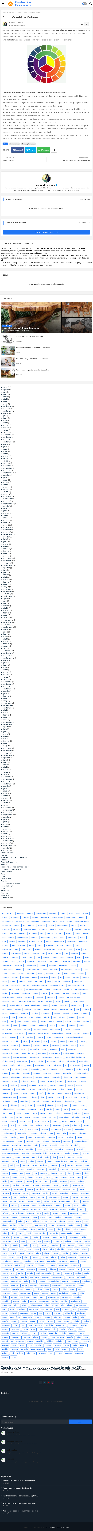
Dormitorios (35, 1069)
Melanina (75, 1197)
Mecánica (23, 1197)
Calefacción (15, 985)
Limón (87, 1173)
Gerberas (52, 1117)
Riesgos (55, 1289)
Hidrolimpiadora (8, 1133)
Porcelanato (6, 1261)
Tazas (59, 1321)
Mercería (13, 1201)
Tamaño (5, 1321)
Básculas (70, 957)
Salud (42, 1297)
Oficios (78, 1221)
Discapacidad (83, 1061)
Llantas (30, 1177)
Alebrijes (83, 925)
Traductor (72, 1333)
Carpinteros (51, 997)
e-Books (5, 1073)
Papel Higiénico (40, 1233)
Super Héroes (15, 1317)
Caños (19, 997)
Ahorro (69, 921)
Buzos (68, 977)
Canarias (44, 993)
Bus (61, 977)
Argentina (21, 941)
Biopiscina (52, 965)
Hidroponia (33, 1133)
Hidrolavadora (79, 1129)
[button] (84, 3)
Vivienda (20, 1353)
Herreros (67, 1129)
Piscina (69, 1249)
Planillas (30, 1253)
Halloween (76, 1125)
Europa (59, 1093)
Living (22, 1177)
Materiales (85, 1193)
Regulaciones (16, 1281)
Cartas (40, 1001)
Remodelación (53, 1281)
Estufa (41, 1093)
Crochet (53, 1041)
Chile (13, 1017)
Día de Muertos (22, 1061)
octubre (6, 409)
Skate (4, 1309)
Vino (80, 1349)
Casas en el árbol (16, 1005)
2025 (5, 404)
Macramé (29, 1181)
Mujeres (81, 1209)
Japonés (71, 1157)
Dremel (45, 1069)
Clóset (34, 1021)
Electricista (27, 1077)
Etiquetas (50, 1093)
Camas (47, 989)
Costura (5, 1041)
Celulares (27, 1009)
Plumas (54, 1257)
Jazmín (14, 1161)
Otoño (70, 1225)
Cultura (23, 1049)
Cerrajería (24, 1013)
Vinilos (73, 1349)
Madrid (54, 1181)
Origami (51, 1225)
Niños (50, 1217)
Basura (79, 957)
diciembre (7, 435)
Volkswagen (31, 1353)
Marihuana (5, 1193)
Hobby (22, 1137)
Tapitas (32, 1321)
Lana (62, 1165)
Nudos (20, 1221)
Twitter (32, 150)
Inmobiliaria (19, 1149)
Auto (29, 949)
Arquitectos (71, 941)
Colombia (42, 1025)
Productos (51, 1265)
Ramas (58, 1273)
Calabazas (66, 981)
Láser (87, 1165)
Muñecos (30, 1213)
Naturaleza (74, 1213)
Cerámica (85, 1009)
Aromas (48, 941)
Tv (12, 1341)
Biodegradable (31, 965)
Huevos (20, 1141)
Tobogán (5, 1333)
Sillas (47, 1305)
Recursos (45, 1277)
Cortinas (30, 1037)
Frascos (57, 1109)
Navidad (84, 1213)
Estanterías (42, 1089)
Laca (17, 1165)
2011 (5, 805)
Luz (11, 1181)
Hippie (4, 1137)
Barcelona (14, 957)
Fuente (34, 1113)
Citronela (72, 1017)
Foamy (66, 1105)
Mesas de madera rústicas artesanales (19, 1481)
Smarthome (21, 1309)
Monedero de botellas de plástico (14, 857)
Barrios (54, 957)
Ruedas (73, 1293)
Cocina (59, 1021)
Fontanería (5, 895)
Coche (51, 1021)
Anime (78, 933)
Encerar (15, 1081)
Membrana (85, 1197)
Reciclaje (14, 1277)
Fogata (82, 1105)
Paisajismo (23, 1229)
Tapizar (41, 1321)
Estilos (61, 1089)
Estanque (31, 1089)
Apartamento (45, 937)
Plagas (21, 1253)
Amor (42, 933)
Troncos (44, 1337)
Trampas (5, 1337)
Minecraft (85, 1201)
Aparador (34, 937)
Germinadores (64, 1117)
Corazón (77, 1033)
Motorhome (35, 1209)
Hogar (30, 1137)
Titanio (62, 1329)
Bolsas (4, 973)
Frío (3, 1113)
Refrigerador (81, 1277)
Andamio (59, 933)
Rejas (26, 1281)
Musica (46, 1213)
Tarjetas (50, 1321)
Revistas (39, 1289)
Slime (12, 1309)
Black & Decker (7, 969)
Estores (70, 1089)
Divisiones (58, 1065)
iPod (40, 1157)
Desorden (58, 1057)
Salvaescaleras (53, 1297)
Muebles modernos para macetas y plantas (33, 348)
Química (20, 1273)
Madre (46, 1181)
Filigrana (14, 1105)
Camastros (57, 989)
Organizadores (40, 1225)
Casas (4, 1005)
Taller (82, 1317)
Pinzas (45, 1249)
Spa (40, 1313)
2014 (5, 720)
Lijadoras (78, 1173)
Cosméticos (58, 1037)
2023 (5, 463)
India (36, 1145)
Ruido (82, 1293)
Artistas (31, 945)
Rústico (5, 1297)
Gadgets (67, 1113)
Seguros (16, 1301)
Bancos (50, 953)
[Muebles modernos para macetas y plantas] (8, 350)
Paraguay (26, 1237)
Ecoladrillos (16, 1073)
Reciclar (24, 1277)
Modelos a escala (45, 1205)
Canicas (66, 993)
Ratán (86, 1273)
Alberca (51, 925)
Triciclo (35, 1337)
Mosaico (5, 1209)
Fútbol (58, 1113)
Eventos (68, 1093)
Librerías (54, 1173)
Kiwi (11, 1165)
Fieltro (80, 1101)
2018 (5, 618)
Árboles (82, 937)
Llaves (48, 1177)
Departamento (54, 1053)
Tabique (47, 1317)
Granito (64, 1121)
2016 (5, 679)
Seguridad (5, 1301)
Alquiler (53, 929)
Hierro (51, 1133)
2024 (5, 432)
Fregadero (75, 1109)
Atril (16, 949)
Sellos (24, 1301)
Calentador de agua (39, 985)
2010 (5, 836)
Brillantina (25, 977)
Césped (66, 1013)
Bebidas (5, 961)
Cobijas (43, 1021)
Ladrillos (26, 1165)
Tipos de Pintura (7, 886)
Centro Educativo (50, 1009)
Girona (4, 1121)
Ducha (79, 1069)
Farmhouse (6, 1101)
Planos (38, 1253)
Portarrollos (51, 1261)
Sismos (69, 1305)
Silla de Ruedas (36, 1305)
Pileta (4, 1249)
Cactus (13, 981)
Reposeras (15, 1285)
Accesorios (53, 913)
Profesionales (63, 1265)
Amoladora (33, 933)
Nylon (28, 1221)
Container (31, 1033)
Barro (62, 957)
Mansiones (46, 1185)
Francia (49, 1109)
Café (30, 981)
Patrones (32, 1241)
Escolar (4, 1085)
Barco (24, 957)
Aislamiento (6, 925)
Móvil (45, 1209)
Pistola (84, 1249)
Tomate (33, 1333)
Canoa (84, 993)
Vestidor (5, 1349)
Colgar (15, 1025)
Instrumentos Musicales (10, 1153)
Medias (32, 1197)
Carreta (61, 997)
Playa (19, 1257)
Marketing (16, 1193)
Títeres (70, 1329)
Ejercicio (5, 1077)
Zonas (14, 1357)
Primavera (29, 1265)
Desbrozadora (68, 1053)
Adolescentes (71, 917)
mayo (5, 397)
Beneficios (31, 961)
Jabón (54, 1157)
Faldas (42, 1097)
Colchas (77, 1021)
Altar (61, 929)
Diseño (12, 1065)
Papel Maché (53, 1233)
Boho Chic (54, 969)
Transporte (15, 1337)
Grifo (12, 1125)
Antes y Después (8, 937)
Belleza (21, 961)
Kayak (4, 1165)
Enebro (33, 1081)
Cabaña (76, 977)
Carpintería (39, 997)
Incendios (27, 1145)
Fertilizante (56, 1101)
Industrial (53, 1145)
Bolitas (77, 969)
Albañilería (5, 891)
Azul (85, 949)
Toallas (79, 1329)
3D (3, 913)
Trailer (81, 1333)
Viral (12, 1353)
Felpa (15, 1101)
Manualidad (6, 1189)
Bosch (58, 973)
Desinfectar (34, 1057)
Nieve (42, 1217)
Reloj (33, 1281)
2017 (5, 648)
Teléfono (38, 1325)
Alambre (31, 925)
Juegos (49, 1161)
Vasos (76, 1341)
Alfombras (6, 929)
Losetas (64, 1177)
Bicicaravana (65, 961)
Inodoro (39, 1149)
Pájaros (32, 1229)
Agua (62, 921)
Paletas (50, 1229)
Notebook (68, 1217)
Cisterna (62, 1017)
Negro (14, 1217)
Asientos (69, 945)
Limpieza (5, 1177)
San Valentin (66, 1297)
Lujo (86, 1177)
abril (5, 399)
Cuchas (45, 1045)
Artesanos (21, 945)
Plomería (45, 1257)
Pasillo (83, 1237)
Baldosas (35, 953)
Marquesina (36, 1193)
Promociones (7, 1269)
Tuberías (70, 1337)
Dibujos (40, 1061)
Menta (4, 1201)
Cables (4, 981)
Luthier (4, 1181)
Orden (29, 1225)
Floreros (50, 1105)
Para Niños (6, 1237)
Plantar (47, 1253)
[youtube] (48, 1382)
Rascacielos (68, 1273)
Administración (57, 917)
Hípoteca (82, 1133)
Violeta (4, 1353)
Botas (66, 973)
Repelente (86, 1281)
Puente (62, 1269)
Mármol (25, 1193)
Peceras (47, 1241)
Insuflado (25, 1153)
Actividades (15, 917)
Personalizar (54, 1245)
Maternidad (6, 1197)
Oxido (78, 1225)
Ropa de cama (25, 1293)
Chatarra (5, 1017)
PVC (12, 1273)
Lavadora (30, 1169)
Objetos (36, 1221)
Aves (70, 949)
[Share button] (54, 150)
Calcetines (78, 981)
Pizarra (4, 1253)
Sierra (16, 1305)
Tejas (15, 1325)
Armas (40, 941)
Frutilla (18, 1113)
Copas (68, 1033)
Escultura (32, 1085)
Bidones (87, 961)
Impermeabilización (81, 1141)
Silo (62, 1305)
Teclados (76, 1321)
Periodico (25, 1245)
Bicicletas (77, 961)
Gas (11, 1117)
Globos (22, 1121)
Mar (74, 1189)
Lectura (14, 1173)
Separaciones (44, 1301)
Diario (33, 1061)
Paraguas (16, 1237)
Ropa (15, 1293)
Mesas (21, 1201)
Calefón (26, 985)
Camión (5, 993)
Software (65, 1309)
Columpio (62, 1025)
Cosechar (39, 1037)
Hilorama (73, 1133)
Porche (16, 1261)
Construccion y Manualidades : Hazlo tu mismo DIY (41, 1368)
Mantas (55, 1185)
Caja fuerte (39, 981)
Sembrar (33, 1301)
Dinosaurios (71, 1061)
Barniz (31, 957)
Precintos (73, 1261)
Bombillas (30, 973)
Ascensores (50, 945)
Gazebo (36, 1117)
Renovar (65, 1281)
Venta (30, 1345)
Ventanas (57, 1345)
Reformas (70, 1277)
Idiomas (46, 1141)
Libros (62, 1173)
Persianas (43, 1245)
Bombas (21, 973)
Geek (44, 1117)
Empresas (5, 1081)
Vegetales (85, 1341)
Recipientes (34, 1277)
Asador (40, 945)
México (46, 1201)
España (61, 1085)
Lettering (43, 1173)
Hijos (58, 1133)
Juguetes (73, 1161)
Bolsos (12, 973)
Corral (21, 1037)
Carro (14, 1001)
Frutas (10, 1113)
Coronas (13, 1037)
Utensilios (39, 1341)
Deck (63, 1049)
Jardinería (4, 893)
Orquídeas (61, 1225)
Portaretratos (39, 1261)
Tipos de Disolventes (9, 862)
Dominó (86, 1065)
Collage (24, 1025)
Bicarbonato (53, 961)
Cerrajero (34, 1013)
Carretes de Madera (74, 997)
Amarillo (87, 929)
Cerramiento (45, 1013)
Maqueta (30, 1189)
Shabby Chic (6, 1305)
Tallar (75, 1317)
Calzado (19, 989)
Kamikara (83, 1161)
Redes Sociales (57, 1277)
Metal (38, 1201)
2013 (5, 746)
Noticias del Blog (8, 1221)
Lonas (56, 1177)
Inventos (86, 1153)
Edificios (57, 1073)
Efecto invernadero (81, 1073)
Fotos (41, 1109)
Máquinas (66, 1189)
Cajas (49, 981)
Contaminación (43, 1033)
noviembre (7, 406)
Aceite (63, 913)
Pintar (3, 888)
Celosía (18, 1009)
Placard (13, 1253)
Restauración (6, 879)
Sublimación (69, 1313)
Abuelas (30, 913)
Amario (4, 933)
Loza (72, 1177)
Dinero (61, 1061)
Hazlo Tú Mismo (7, 872)
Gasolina (19, 1117)
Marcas (81, 1189)
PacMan (5, 1229)
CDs (86, 1005)
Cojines (68, 1021)
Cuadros (82, 1041)
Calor (11, 989)
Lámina (34, 1165)
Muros (39, 1213)
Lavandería (52, 1169)
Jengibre (31, 1161)
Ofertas (62, 1221)
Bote (73, 973)
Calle (4, 989)
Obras (44, 1221)
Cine (54, 1017)
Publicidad (52, 1269)
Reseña (24, 1285)
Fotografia (32, 1109)
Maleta (72, 1181)
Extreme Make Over (9, 1097)
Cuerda (73, 1045)
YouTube (59, 1353)
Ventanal (48, 1345)
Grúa (25, 1125)
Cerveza (57, 1013)
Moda (34, 1205)
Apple (62, 937)
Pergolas (15, 1245)
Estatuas (52, 1089)
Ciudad (81, 1017)
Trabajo (63, 1333)
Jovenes (40, 1161)
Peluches (77, 1241)
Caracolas (28, 997)
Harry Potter (19, 1129)
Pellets (68, 1241)
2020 (5, 556)
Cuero (82, 1045)
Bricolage (5, 977)
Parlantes (45, 1237)
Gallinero (77, 1113)
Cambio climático (81, 989)
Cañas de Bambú (8, 997)
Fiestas (4, 1105)
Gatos (27, 1117)
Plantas (55, 1253)
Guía (31, 1125)
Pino (21, 1249)
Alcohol (73, 925)
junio (5, 394)
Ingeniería (74, 1145)
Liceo (70, 1173)
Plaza (26, 1257)
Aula (23, 949)
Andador (50, 933)
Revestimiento (17, 1289)
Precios (83, 1261)
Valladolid (59, 1341)
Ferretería (45, 1101)
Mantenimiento (77, 1185)
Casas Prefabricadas (32, 1005)
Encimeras (24, 1081)
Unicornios (20, 1341)
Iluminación (56, 1141)
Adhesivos (45, 917)
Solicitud (13, 1313)
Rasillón (78, 1273)
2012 (5, 774)
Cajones (57, 981)
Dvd (85, 1069)
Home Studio (40, 1137)
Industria (44, 1145)
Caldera (5, 985)
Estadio (79, 1085)
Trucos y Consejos (14, 13)
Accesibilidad (41, 913)
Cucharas (36, 1045)
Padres (13, 1229)
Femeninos (24, 1101)
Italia (47, 1157)
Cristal (25, 1041)
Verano (66, 1345)
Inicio (4, 13)
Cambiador (68, 989)
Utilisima (50, 1341)
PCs (39, 1241)
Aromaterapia (59, 941)
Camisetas (26, 993)
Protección (31, 1269)
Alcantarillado (62, 925)
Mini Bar (5, 1205)
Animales (69, 933)
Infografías (64, 1145)
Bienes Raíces (7, 965)
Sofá (57, 1309)
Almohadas (43, 929)
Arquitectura (83, 941)
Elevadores (68, 1077)
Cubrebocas (25, 1045)
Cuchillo (65, 1045)
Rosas (53, 1293)
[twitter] (44, 1382)
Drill (61, 1069)
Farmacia (83, 1097)
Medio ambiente (54, 1197)
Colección (5, 1025)
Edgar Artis (47, 1073)
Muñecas (5, 1213)
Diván (49, 1065)
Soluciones (24, 1313)
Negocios (5, 1217)
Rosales (45, 1293)
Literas (14, 1177)
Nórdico (58, 1217)
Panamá (20, 1233)
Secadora (77, 1297)
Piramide (60, 1249)
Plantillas (65, 1253)
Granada (55, 1121)
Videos (48, 1349)
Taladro (67, 1317)
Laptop (79, 1165)
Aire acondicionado (82, 921)
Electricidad (5, 881)
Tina (40, 1329)
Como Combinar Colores (11, 869)
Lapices (70, 1165)
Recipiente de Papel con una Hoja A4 (15, 867)
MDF (15, 1197)
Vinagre (65, 1349)
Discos (4, 1065)
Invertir (17, 1157)
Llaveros (39, 1177)
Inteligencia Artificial (39, 1153)
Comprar (27, 1029)
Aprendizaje (72, 937)
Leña (35, 1173)
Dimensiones (51, 1061)
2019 (5, 587)
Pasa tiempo (73, 1237)
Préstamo (18, 1265)
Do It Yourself (75, 1065)
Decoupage (42, 1053)
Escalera (60, 1081)
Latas (4, 1169)
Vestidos (14, 1349)
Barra (38, 957)
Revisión (29, 1289)
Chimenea (22, 1017)
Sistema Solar (81, 1305)
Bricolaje (15, 977)
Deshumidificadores (20, 1057)
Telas (30, 1325)
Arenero (12, 941)
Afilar (55, 921)
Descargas (6, 1057)
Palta (12, 1233)
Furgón (50, 1113)
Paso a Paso (6, 1241)
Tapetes (24, 1321)
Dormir (25, 1069)
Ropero (36, 1293)
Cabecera (85, 977)
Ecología (26, 1073)
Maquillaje (40, 1189)
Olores (4, 1225)
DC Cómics (54, 1049)
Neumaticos (24, 1217)
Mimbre (75, 1201)
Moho (76, 1205)
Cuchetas (55, 1045)
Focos (75, 1105)
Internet (76, 1153)
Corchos (86, 1033)
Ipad (33, 1157)
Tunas (86, 1337)
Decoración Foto (28, 1053)
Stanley (48, 1313)
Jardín (79, 1157)
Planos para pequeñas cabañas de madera (32, 370)
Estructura (5, 1093)
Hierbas (43, 1133)
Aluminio (77, 929)
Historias (13, 1137)
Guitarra (39, 1125)
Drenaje (54, 1069)
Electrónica (56, 1077)
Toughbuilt (53, 1333)
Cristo (45, 1041)
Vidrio (57, 1349)
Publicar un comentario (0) (46, 232)
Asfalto (60, 945)
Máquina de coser (53, 1189)
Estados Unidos (7, 1089)
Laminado (43, 1165)
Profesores (75, 1265)
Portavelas (63, 1261)
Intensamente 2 (56, 1153)
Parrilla (62, 1237)
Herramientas (56, 1129)
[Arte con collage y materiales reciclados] (8, 362)
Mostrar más (85, 199)
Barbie (83, 953)
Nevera (34, 1217)
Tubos (78, 1337)
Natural (63, 1213)
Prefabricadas (7, 1265)
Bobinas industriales (33, 969)
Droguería (69, 1069)
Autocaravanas (49, 949)
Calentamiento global (76, 985)
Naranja (55, 1213)
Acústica (35, 917)
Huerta (79, 1137)
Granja (72, 1121)
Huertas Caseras (8, 1141)
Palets (59, 1229)
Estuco (15, 1093)
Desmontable (47, 1057)
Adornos (82, 917)
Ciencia (47, 1017)
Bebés (87, 957)
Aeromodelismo (33, 921)
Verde (75, 1345)
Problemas (40, 1265)
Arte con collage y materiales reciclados (32, 359)
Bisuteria (73, 965)
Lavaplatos (64, 1169)
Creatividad (15, 1041)
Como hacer (6, 1029)
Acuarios (26, 917)
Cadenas (22, 981)
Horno (60, 1137)
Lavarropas (75, 1169)
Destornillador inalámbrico (75, 1057)
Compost (17, 1029)
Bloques (19, 969)
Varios (69, 1341)
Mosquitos (15, 1209)
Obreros (53, 1221)
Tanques (14, 1321)
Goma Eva (45, 1121)
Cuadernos (72, 1041)
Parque (54, 1237)
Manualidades (18, 1189)
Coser (48, 1037)
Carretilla (5, 1001)
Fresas (84, 1109)
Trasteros (26, 1337)
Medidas (41, 1197)
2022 (5, 494)
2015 (5, 701)
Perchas (87, 1241)
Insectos (49, 1149)
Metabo (30, 1201)
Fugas (42, 1113)
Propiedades (19, 1269)
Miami (54, 1201)
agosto (6, 390)
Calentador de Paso (57, 985)
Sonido (33, 1313)
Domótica (16, 1069)
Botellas (81, 973)
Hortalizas (70, 1137)
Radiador (30, 1273)
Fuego (26, 1113)
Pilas (88, 1245)
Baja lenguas (16, 953)
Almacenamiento (29, 929)
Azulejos (5, 953)
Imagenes (66, 1141)
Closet (26, 1021)
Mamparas (5, 1185)
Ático (77, 945)
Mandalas (25, 1185)
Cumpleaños (34, 1049)
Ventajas (38, 1345)
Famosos (59, 1097)
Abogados (20, 913)
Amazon (13, 933)
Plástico (4, 860)
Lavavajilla (86, 1169)
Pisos (77, 1249)
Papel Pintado (66, 1233)
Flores (59, 1105)
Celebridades (7, 1009)
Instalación (80, 1149)
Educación (67, 1073)
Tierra (33, 1329)
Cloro (19, 1021)
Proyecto (42, 1269)
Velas (14, 1345)
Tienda (25, 1329)
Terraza (5, 1329)
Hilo (64, 1133)
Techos (66, 1321)
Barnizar (4, 865)
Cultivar (15, 1049)
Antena (86, 933)
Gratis (80, 1121)
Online (21, 1225)
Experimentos (79, 1093)
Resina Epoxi (44, 1285)
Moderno (58, 1205)
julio (5, 392)
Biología (43, 965)
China (31, 1017)
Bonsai (40, 973)
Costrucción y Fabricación (75, 1037)
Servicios (64, 1301)
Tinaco (47, 1329)
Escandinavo (71, 1081)
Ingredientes (6, 1149)
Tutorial (5, 1341)
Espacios (53, 1085)
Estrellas (79, 1089)
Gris (18, 1125)
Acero (71, 913)
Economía (36, 1073)
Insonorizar (59, 1149)
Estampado (20, 1089)
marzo (5, 425)
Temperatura (60, 1325)
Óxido (85, 1225)
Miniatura (14, 1205)
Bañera (58, 953)
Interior (67, 1153)
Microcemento (64, 1201)
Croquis (62, 1041)
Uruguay (30, 1341)
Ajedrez (16, 925)
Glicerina (13, 1121)
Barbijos (5, 957)
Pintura (36, 1249)
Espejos (70, 1085)
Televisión (49, 1325)
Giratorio (85, 1117)
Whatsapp (45, 150)
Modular (68, 1205)
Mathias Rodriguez (45, 185)
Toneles (43, 1333)
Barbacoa (74, 953)
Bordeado (49, 973)
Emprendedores (80, 1077)
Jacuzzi (62, 1157)
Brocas (34, 977)
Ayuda (78, 949)
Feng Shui (35, 1101)
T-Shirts (38, 1317)
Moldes (83, 1205)
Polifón (62, 1257)
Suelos (4, 1317)
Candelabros (55, 993)
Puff (78, 1269)
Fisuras (30, 1105)
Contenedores (57, 1033)
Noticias (78, 1217)
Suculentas (81, 1313)
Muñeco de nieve (18, 1213)
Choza (38, 1017)
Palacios (41, 1229)
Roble (64, 1289)
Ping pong (13, 1249)
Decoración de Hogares (10, 1053)
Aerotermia (46, 921)
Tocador (15, 1333)
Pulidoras (86, 1269)
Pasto (16, 1241)
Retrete (81, 1285)
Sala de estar (25, 1297)
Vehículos (5, 1345)
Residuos (33, 1285)
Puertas (71, 1269)
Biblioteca (42, 961)
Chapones (84, 1013)
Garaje (4, 1117)
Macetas (19, 1181)
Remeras (42, 1281)
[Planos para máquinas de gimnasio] (8, 339)
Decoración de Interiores (10, 884)
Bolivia (86, 969)
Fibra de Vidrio (69, 1101)
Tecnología (6, 1325)
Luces (79, 1177)
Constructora (19, 1033)
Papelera (78, 1233)
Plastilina (84, 1253)
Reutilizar (5, 1289)
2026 (5, 387)
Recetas (5, 1277)
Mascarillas (64, 1193)
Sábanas (14, 1297)
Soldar (4, 1313)
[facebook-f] (40, 1382)
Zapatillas (79, 1353)
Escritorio (14, 1085)
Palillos (67, 1229)
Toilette (24, 1333)
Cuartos (5, 1045)
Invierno (26, 1157)
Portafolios (27, 1261)
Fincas (22, 1105)
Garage (86, 1113)
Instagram (69, 1149)
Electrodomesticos (42, 1077)
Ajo (24, 925)
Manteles (65, 1185)
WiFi (50, 1353)
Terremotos (15, 1329)
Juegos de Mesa (61, 1161)
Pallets (4, 1233)
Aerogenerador (7, 921)
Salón (35, 1297)
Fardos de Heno (71, 1097)
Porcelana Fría (84, 1257)
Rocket (71, 1289)
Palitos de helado (79, 1229)
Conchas (66, 1029)
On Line (13, 1225)
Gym (47, 1125)
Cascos (45, 1005)
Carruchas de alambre (27, 1001)
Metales (4, 855)
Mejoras (65, 1197)
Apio (55, 937)
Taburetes (57, 1317)
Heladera (45, 1129)
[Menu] (3, 3)
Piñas (52, 1249)
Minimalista (25, 1205)
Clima (11, 1021)
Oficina (70, 1221)
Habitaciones (56, 1125)
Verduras (83, 1345)
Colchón (86, 1021)
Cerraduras (14, 1013)
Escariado (82, 1081)
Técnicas (86, 1321)
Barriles (46, 957)
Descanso (80, 1053)
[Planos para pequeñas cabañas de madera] (8, 373)
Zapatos (5, 1357)
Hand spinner (6, 1129)
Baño (66, 953)
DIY (66, 1065)
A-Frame (10, 913)
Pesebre (71, 1245)
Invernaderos (6, 1157)
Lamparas (54, 1165)
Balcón (26, 953)
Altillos (68, 929)
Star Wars (57, 1313)
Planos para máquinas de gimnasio (29, 336)
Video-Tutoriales (37, 1349)
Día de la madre (7, 1061)
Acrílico (4, 917)
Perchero (5, 1245)
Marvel (54, 1193)
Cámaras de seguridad (34, 989)
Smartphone (33, 1309)
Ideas (38, 1141)
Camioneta (15, 993)
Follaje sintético (8, 1109)
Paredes (36, 1237)
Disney (29, 1065)
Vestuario (24, 1349)
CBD (80, 1005)
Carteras (49, 1001)
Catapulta (63, 1005)
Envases (51, 1081)
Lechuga (5, 1173)
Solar (74, 1309)
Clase (4, 1021)
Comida (81, 1025)
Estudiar (24, 1093)
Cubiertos (14, 1045)
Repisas (5, 1285)
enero (5, 401)
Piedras (80, 1245)
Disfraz (20, 1065)
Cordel (4, 1037)
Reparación (75, 1281)
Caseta (54, 1005)
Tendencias (73, 1325)
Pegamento (58, 1241)
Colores (52, 1025)
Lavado (21, 1169)
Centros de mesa (66, 1009)
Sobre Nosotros (46, 1309)
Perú (63, 1245)
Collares (33, 1025)
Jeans (22, 1161)
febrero (6, 428)
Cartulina (67, 1001)
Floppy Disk (40, 1105)
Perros (34, 1245)
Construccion (7, 1033)
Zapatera (68, 1353)
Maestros (63, 1181)
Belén (13, 961)
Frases (66, 1109)
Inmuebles (30, 1149)
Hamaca (86, 1125)
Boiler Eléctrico (66, 969)
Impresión (5, 1145)
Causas (73, 1005)
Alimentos (16, 929)
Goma (37, 1121)
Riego (47, 1289)
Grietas (4, 1125)
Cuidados (5, 1049)
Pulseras (5, 1273)
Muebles (72, 1209)
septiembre (7, 411)
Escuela (23, 1085)
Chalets (75, 1013)
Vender (21, 1345)
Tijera (3, 876)
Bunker (53, 977)
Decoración (14, 144)
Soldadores (84, 1309)
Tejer (22, 1325)
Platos (11, 1257)
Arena (4, 941)
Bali (43, 953)
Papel (3, 874)
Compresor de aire (40, 1029)
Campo (35, 993)
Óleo (86, 1221)
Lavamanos (41, 1169)
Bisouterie (63, 965)
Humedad (29, 1141)
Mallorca (81, 1181)
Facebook (19, 150)
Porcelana (72, 1257)
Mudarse (63, 1209)
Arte (13, 945)
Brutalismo (44, 977)
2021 (5, 525)
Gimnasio (75, 1117)
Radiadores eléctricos (44, 1273)
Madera (38, 1181)
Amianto (22, 933)
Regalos (5, 1281)
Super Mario (27, 1317)
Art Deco (5, 945)
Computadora (55, 1029)
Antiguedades (22, 937)
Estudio (32, 1093)
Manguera (35, 1185)
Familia (50, 1097)
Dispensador (39, 1065)
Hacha (67, 1125)
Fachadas (33, 1097)
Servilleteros (75, 1301)
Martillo (46, 1193)
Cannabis (75, 993)
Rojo (79, 1289)
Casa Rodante (79, 1001)
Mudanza (53, 1209)
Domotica (5, 1069)
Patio (23, 1241)
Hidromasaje (21, 1133)
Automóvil (62, 949)
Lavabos (12, 1169)
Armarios (32, 941)
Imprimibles (16, 1145)
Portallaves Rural (7, 853)
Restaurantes (70, 1285)
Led (21, 1173)
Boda (45, 969)
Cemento (37, 1009)
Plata (4, 1257)
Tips (54, 1329)
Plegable (35, 1257)
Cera (77, 1009)
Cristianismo (35, 1041)
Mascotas (74, 1193)
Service (55, 1301)
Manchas (16, 1185)
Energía (42, 1081)
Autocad (38, 949)
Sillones (55, 1305)
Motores (25, 1209)
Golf (29, 1121)
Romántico (6, 1293)
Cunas (44, 1049)
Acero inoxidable (82, 913)
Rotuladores (63, 1293)
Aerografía (20, 921)
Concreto (76, 1029)
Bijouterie (18, 965)
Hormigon (51, 1137)
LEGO (28, 1173)
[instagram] (52, 1382)
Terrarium (83, 1325)
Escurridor (42, 1085)
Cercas (4, 1013)
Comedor (72, 1025)
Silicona (24, 1305)
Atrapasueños (7, 949)
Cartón (58, 1001)
